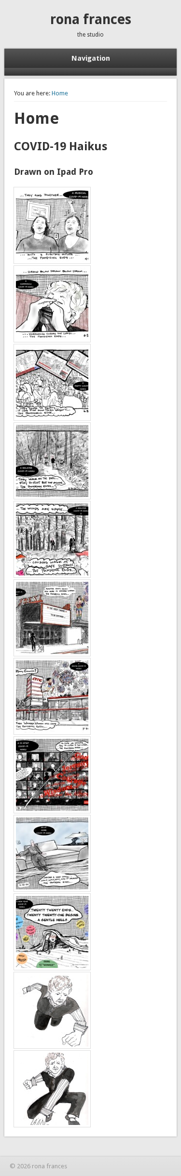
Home (60, 93)
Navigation (90, 58)
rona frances (90, 19)
